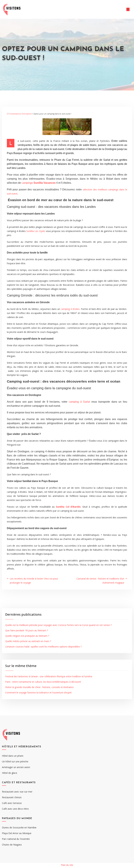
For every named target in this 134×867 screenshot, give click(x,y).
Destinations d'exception (21, 113)
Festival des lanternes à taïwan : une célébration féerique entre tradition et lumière (48, 676)
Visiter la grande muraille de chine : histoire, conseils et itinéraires (39, 687)
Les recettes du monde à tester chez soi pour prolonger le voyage (34, 580)
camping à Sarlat (79, 401)
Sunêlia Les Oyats (35, 231)
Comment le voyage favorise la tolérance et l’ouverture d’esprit (38, 692)
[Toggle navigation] (128, 9)
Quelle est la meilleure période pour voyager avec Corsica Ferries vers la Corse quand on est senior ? (58, 625)
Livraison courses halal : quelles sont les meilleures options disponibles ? (43, 646)
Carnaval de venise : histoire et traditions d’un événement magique (100, 580)
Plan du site (67, 865)
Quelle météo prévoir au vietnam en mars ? (28, 641)
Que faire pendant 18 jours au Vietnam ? (26, 630)
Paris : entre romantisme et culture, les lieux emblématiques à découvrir (43, 681)
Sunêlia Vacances (45, 182)
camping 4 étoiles (70, 309)
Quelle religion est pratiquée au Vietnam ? (27, 635)
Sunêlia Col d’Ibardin (68, 506)
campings (28, 182)
